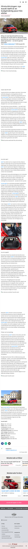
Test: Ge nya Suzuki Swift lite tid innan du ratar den (10, 462)
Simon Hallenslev (9, 44)
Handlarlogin (17, 537)
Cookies (3, 534)
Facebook (5, 520)
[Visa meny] (25, 2)
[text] (3, 2)
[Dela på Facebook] (2, 443)
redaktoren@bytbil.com (11, 450)
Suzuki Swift (4, 57)
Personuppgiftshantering (7, 532)
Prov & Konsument (5, 16)
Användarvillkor (5, 530)
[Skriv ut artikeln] (9, 443)
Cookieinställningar (6, 536)
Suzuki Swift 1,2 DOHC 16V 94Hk (11, 491)
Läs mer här (12, 547)
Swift (23, 66)
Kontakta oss (4, 528)
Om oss (3, 526)
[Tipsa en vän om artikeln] (5, 443)
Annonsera (17, 535)
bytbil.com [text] (14, 514)
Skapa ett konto (18, 526)
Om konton (17, 528)
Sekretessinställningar (7, 538)
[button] (3, 487)
